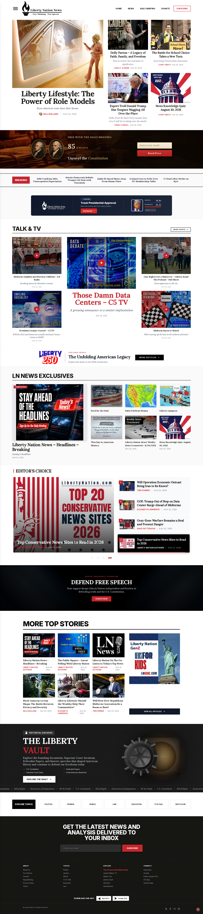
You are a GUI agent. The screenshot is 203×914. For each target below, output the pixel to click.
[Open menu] (15, 8)
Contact (26, 876)
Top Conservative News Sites (115, 870)
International (108, 886)
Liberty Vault (108, 880)
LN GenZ (106, 883)
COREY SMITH (164, 65)
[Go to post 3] (105, 557)
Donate (146, 873)
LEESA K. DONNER (121, 68)
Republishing (28, 880)
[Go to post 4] (110, 557)
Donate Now (101, 599)
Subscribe (132, 848)
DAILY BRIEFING (147, 8)
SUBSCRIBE (182, 8)
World (65, 876)
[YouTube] (174, 909)
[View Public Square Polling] (101, 205)
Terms (25, 886)
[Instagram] (179, 909)
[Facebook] (170, 909)
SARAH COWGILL (121, 125)
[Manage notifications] (198, 909)
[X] (166, 909)
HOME (119, 8)
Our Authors (27, 873)
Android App (148, 883)
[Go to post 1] (92, 557)
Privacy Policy (28, 883)
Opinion (66, 873)
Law (64, 886)
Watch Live (107, 876)
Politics (66, 870)
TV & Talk (67, 880)
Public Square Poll (151, 876)
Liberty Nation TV (110, 873)
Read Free (154, 153)
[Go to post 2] (98, 557)
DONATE (165, 8)
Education (67, 883)
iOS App (147, 880)
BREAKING (21, 180)
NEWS (131, 8)
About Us (26, 870)
